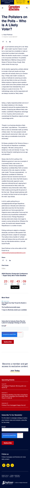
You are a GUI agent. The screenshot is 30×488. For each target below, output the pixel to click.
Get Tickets (15, 287)
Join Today (15, 370)
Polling (3, 268)
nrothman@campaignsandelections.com (14, 253)
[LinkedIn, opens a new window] (10, 41)
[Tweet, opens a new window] (6, 41)
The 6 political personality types (11, 307)
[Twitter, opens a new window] (12, 465)
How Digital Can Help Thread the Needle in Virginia (14, 303)
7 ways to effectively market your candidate (14, 310)
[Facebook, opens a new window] (3, 41)
